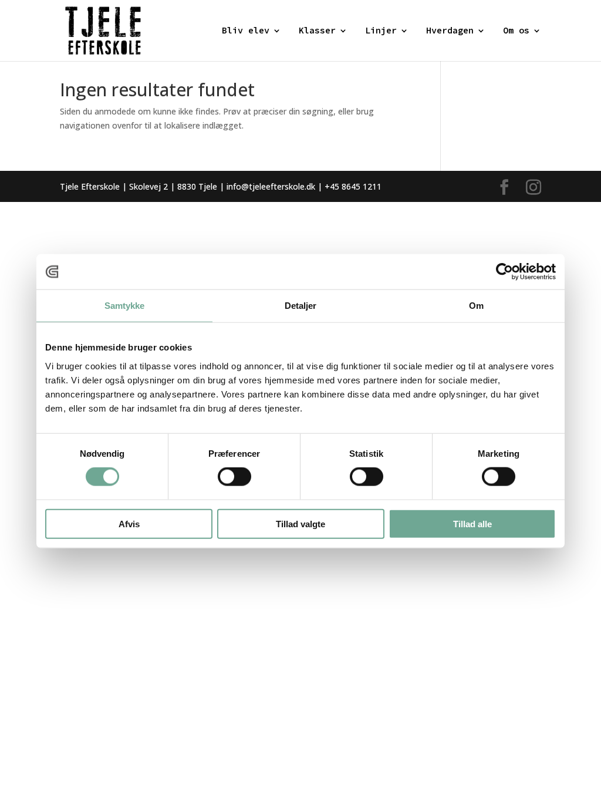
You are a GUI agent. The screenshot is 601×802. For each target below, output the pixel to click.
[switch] (234, 476)
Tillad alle (472, 523)
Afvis (129, 523)
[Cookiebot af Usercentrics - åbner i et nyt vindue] (504, 272)
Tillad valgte (300, 523)
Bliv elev (245, 31)
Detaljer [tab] (301, 306)
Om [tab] (476, 306)
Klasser (317, 31)
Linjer (381, 31)
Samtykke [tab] (124, 306)
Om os (516, 31)
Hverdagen (450, 31)
